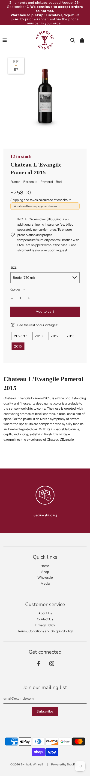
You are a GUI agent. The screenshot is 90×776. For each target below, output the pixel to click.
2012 (55, 336)
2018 (39, 336)
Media (45, 583)
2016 (71, 336)
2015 (18, 346)
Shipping (16, 200)
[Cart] (82, 40)
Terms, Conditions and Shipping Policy (45, 631)
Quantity (17, 289)
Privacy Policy (45, 625)
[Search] (72, 40)
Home (45, 566)
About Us (45, 613)
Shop (45, 572)
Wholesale (45, 577)
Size (13, 267)
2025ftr (20, 336)
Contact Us (45, 619)
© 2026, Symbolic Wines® (26, 764)
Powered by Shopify (63, 764)
